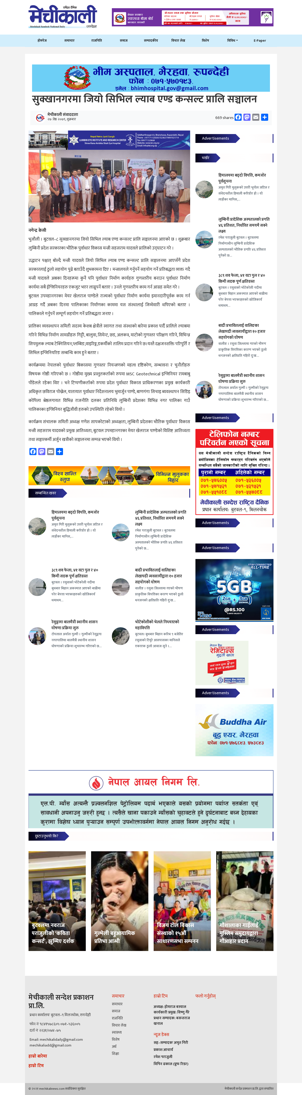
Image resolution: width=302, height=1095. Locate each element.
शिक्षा (115, 1054)
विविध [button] (231, 40)
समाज (124, 40)
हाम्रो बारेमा (38, 1056)
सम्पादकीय (151, 40)
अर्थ (114, 1047)
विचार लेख (178, 40)
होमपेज (42, 40)
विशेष (205, 40)
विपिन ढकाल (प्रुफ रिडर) (171, 1064)
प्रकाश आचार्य (163, 1050)
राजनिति (96, 40)
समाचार (69, 40)
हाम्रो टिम (36, 1066)
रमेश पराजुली (163, 1057)
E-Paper (260, 40)
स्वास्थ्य (117, 1032)
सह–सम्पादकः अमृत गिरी (171, 1043)
